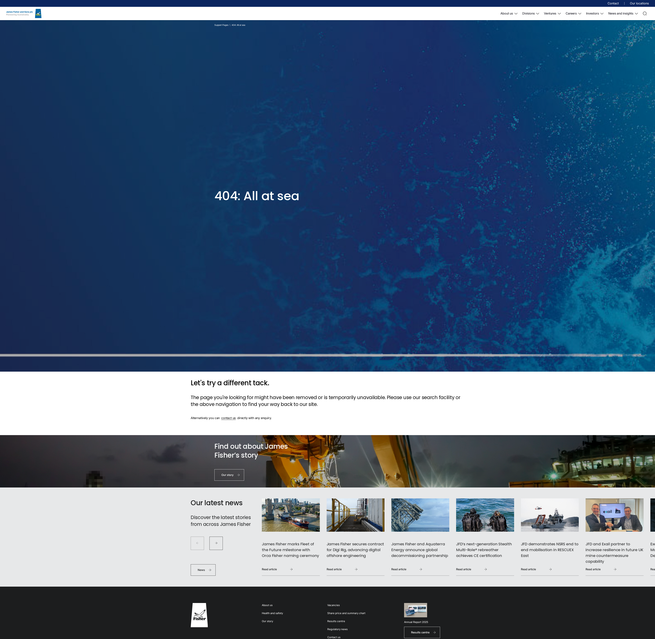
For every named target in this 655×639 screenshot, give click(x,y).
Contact (613, 3)
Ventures (550, 13)
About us (506, 13)
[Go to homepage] (221, 615)
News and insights (620, 13)
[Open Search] (645, 13)
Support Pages (221, 25)
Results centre (336, 621)
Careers (571, 13)
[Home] (23, 13)
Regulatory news (337, 629)
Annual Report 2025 (416, 621)
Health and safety (272, 613)
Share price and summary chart (346, 613)
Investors (592, 13)
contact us (228, 418)
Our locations (639, 3)
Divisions (528, 13)
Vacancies (333, 605)
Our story (267, 621)
